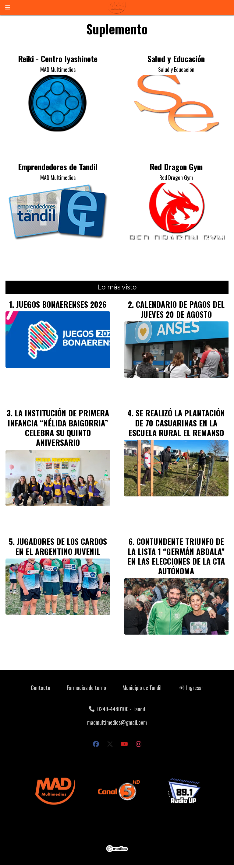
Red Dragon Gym (176, 166)
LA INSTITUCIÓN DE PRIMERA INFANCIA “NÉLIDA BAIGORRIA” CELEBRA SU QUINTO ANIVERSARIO (58, 427)
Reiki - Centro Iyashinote (58, 58)
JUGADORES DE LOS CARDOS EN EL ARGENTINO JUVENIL (61, 546)
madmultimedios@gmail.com (117, 722)
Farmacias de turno (86, 688)
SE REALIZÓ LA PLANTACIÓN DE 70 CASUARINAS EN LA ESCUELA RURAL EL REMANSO (177, 422)
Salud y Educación (176, 58)
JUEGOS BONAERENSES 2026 (61, 304)
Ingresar (194, 688)
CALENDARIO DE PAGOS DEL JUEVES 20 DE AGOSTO (180, 309)
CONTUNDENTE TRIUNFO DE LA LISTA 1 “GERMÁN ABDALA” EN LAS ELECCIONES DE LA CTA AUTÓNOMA (176, 555)
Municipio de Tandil (141, 688)
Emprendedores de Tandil (58, 166)
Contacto (40, 688)
